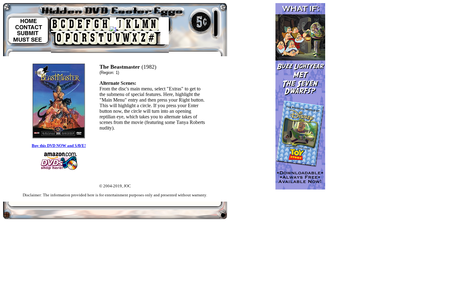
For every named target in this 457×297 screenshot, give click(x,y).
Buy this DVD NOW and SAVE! (59, 145)
